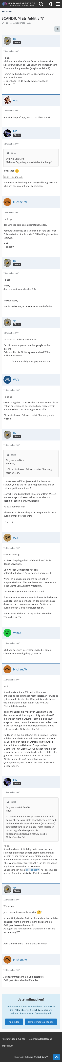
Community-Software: (31, 1057)
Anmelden (14, 1022)
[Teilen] (57, 29)
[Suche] (41, 4)
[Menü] (57, 4)
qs (6, 22)
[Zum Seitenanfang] (56, 1057)
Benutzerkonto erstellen (40, 1022)
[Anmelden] (49, 4)
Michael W (34, 869)
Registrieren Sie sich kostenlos (32, 1010)
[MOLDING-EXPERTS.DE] (18, 4)
